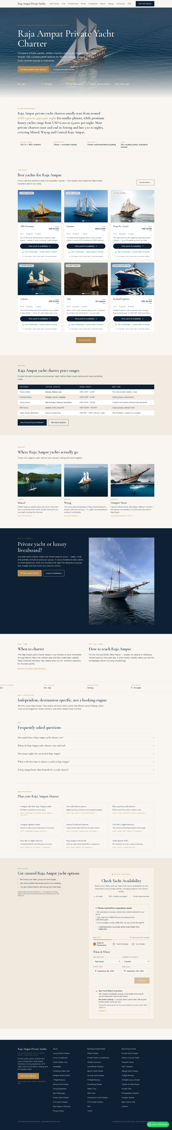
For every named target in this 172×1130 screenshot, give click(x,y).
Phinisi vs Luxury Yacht (130, 1058)
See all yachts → (145, 182)
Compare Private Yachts (63, 69)
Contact (125, 1106)
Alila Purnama (50, 402)
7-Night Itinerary (59, 1080)
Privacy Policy (58, 1111)
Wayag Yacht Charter (130, 1071)
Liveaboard (93, 4)
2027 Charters (127, 1067)
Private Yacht (73, 4)
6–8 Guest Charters (60, 1102)
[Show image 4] (41, 293)
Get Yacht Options (145, 4)
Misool (102, 4)
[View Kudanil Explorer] (132, 279)
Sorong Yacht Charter (95, 1075)
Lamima (48, 408)
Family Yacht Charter (61, 1098)
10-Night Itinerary (93, 1080)
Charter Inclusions (94, 1062)
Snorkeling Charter (94, 1084)
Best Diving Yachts (129, 1049)
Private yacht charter (29, 573)
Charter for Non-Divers (130, 1084)
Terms (89, 1111)
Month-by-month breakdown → (32, 668)
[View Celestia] (39, 279)
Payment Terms (128, 1062)
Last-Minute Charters (95, 1067)
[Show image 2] (85, 293)
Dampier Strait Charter (61, 1075)
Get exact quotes (58, 422)
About (55, 1049)
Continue (142, 980)
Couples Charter (128, 1098)
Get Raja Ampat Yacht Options (33, 69)
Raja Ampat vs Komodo (62, 1106)
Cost (63, 4)
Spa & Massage (59, 1093)
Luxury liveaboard (53, 573)
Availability (57, 1067)
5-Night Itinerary (128, 1075)
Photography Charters (130, 1093)
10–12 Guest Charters (95, 1102)
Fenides (48, 397)
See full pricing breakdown (32, 422)
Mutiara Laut (56, 392)
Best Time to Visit (128, 1102)
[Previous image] (21, 206)
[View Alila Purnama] (39, 206)
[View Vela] (86, 279)
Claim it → (103, 1011)
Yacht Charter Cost (60, 1062)
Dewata (48, 392)
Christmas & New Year (61, 1071)
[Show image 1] (37, 293)
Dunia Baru (68, 402)
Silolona (60, 402)
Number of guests (130, 957)
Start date (98, 967)
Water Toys (91, 1089)
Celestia (62, 397)
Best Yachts (54, 4)
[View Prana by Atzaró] (132, 206)
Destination (98, 957)
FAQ (129, 4)
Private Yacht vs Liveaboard (98, 1058)
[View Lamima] (86, 206)
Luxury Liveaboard (60, 1058)
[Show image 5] (43, 293)
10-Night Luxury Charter (131, 1080)
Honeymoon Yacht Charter (97, 1098)
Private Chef (126, 1089)
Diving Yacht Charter (61, 1084)
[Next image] (58, 206)
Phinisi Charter (92, 1053)
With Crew (91, 1093)
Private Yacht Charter (130, 1053)
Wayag (110, 4)
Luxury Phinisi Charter (61, 1053)
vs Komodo (120, 4)
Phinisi (83, 4)
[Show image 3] (40, 293)
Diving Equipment (59, 1089)
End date (126, 967)
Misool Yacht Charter (95, 1071)
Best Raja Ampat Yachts (96, 1049)
